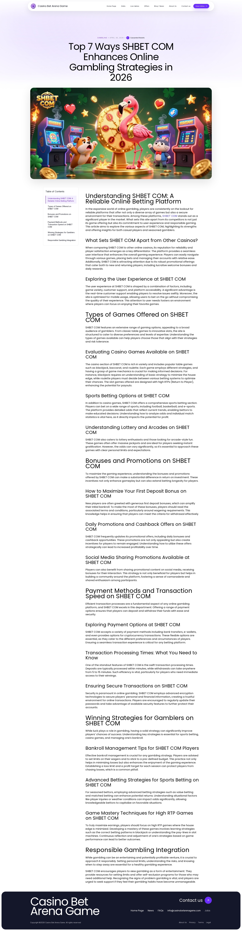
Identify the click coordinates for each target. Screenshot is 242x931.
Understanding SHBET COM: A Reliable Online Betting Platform (61, 199)
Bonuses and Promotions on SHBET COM (59, 215)
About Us (183, 922)
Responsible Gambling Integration (62, 240)
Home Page (137, 910)
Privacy (192, 922)
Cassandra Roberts (137, 38)
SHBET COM (169, 215)
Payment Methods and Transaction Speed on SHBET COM (60, 224)
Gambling (102, 38)
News (151, 910)
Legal (208, 922)
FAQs (160, 910)
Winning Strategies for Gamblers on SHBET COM (61, 233)
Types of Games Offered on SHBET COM (59, 207)
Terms (201, 922)
